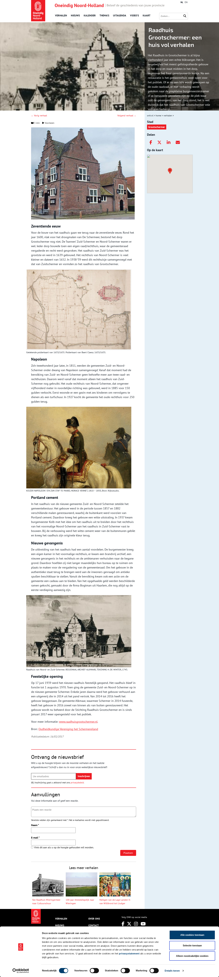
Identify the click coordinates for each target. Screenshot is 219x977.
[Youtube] (143, 924)
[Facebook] (150, 142)
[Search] (185, 16)
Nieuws (75, 15)
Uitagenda (119, 15)
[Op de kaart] (169, 170)
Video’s (134, 15)
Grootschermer (156, 127)
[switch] (94, 970)
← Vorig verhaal (39, 115)
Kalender (90, 15)
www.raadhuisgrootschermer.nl (78, 721)
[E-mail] (178, 142)
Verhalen (61, 15)
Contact (93, 925)
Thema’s (104, 15)
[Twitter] (159, 142)
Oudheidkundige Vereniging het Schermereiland (68, 729)
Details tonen (172, 970)
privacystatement (129, 953)
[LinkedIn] (168, 142)
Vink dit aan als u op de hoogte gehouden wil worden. (64, 847)
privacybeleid (77, 782)
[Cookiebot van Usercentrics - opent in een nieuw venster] (21, 970)
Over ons (94, 918)
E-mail (35, 837)
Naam (35, 825)
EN (186, 2)
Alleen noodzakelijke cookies (192, 956)
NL (182, 2)
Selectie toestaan (192, 945)
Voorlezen (49, 122)
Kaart (146, 15)
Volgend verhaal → (126, 115)
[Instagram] (136, 924)
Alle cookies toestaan (192, 935)
